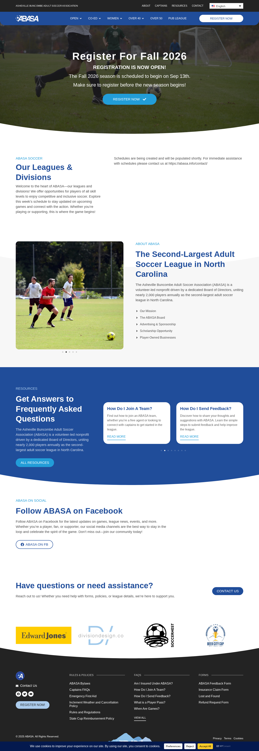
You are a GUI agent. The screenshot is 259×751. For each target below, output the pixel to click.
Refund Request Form (213, 702)
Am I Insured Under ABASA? (153, 683)
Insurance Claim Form (213, 689)
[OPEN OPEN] (80, 18)
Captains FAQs (79, 689)
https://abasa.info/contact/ (188, 163)
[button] (226, 6)
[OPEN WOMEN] (121, 18)
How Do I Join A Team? (129, 408)
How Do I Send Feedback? (205, 408)
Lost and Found (209, 696)
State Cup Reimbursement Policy (91, 718)
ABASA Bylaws (79, 683)
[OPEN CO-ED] (99, 18)
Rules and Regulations (84, 712)
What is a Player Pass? (149, 702)
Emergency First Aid (83, 696)
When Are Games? (146, 708)
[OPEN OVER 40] (142, 18)
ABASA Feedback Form (215, 683)
